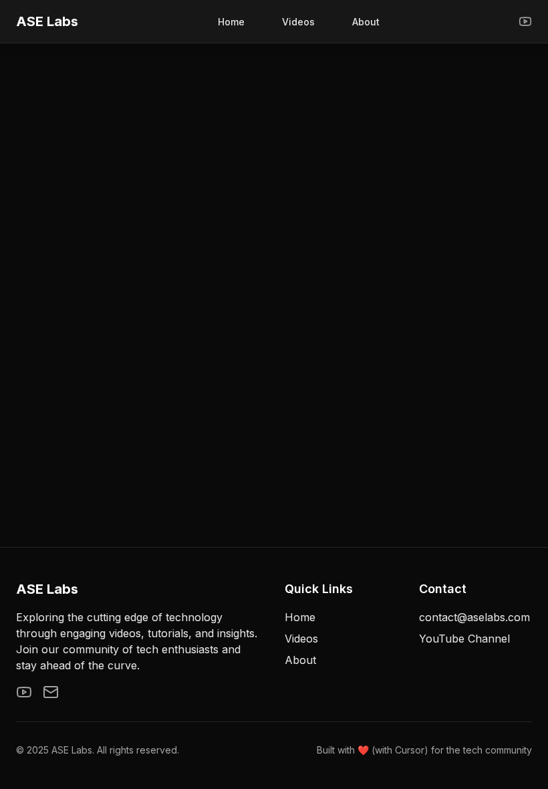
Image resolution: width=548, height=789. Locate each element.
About (366, 21)
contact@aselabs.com (474, 617)
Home (231, 21)
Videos (298, 21)
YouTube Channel (464, 638)
